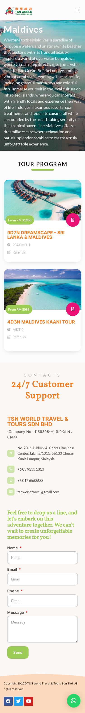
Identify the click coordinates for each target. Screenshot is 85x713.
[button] (76, 10)
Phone (13, 591)
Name (13, 548)
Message (16, 613)
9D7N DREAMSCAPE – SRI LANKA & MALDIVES (36, 235)
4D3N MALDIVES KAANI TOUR (41, 322)
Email (12, 570)
